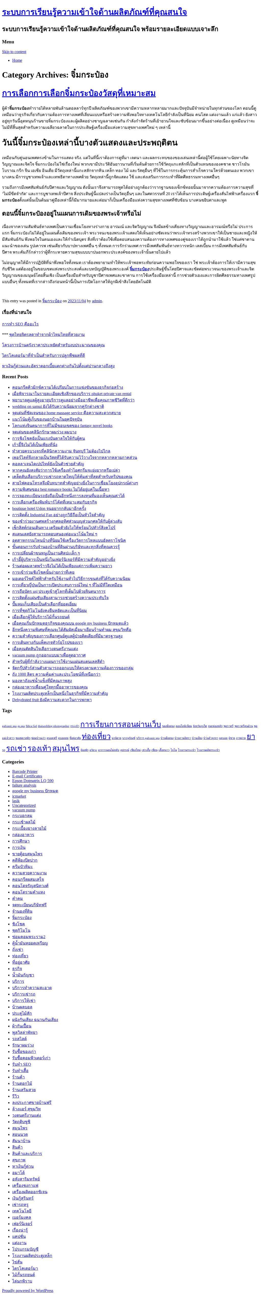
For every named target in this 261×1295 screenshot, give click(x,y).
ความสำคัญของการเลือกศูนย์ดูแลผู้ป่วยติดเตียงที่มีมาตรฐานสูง (67, 636)
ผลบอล (223, 738)
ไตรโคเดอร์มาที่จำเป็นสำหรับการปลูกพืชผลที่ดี (43, 355)
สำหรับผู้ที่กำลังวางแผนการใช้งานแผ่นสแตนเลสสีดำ (58, 661)
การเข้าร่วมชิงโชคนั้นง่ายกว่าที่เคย (43, 572)
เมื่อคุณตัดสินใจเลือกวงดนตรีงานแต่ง (45, 649)
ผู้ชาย (232, 738)
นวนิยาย (116, 738)
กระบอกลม (22, 815)
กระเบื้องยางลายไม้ (29, 828)
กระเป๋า (74, 726)
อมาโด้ (18, 1173)
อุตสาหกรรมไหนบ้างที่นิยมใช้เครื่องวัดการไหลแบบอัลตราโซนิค (69, 540)
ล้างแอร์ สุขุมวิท (26, 1109)
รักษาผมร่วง (23, 1045)
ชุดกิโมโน (21, 930)
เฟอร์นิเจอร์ (22, 1224)
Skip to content (14, 51)
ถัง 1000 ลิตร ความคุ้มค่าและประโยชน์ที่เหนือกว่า (56, 674)
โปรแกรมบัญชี (25, 1249)
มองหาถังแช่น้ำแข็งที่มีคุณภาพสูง (42, 680)
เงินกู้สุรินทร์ (23, 1198)
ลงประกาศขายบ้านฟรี (31, 1102)
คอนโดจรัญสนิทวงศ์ (30, 886)
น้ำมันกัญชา (23, 975)
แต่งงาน (19, 1243)
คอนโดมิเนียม (184, 726)
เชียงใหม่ (135, 750)
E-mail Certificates (27, 776)
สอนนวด (20, 1134)
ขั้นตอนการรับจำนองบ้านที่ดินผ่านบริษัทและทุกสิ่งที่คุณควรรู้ (66, 547)
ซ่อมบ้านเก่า (38, 738)
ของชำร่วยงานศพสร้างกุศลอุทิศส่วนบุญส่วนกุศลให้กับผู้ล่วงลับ (67, 521)
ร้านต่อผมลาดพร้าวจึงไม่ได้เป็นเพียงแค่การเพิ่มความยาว (62, 566)
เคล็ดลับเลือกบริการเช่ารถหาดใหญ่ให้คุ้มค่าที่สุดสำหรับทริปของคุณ (72, 476)
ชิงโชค (18, 924)
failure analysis (24, 785)
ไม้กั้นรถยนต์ (23, 1275)
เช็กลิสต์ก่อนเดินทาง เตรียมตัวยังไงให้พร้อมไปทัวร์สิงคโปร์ (63, 527)
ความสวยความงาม (29, 873)
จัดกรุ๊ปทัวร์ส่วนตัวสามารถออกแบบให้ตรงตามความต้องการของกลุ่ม (73, 668)
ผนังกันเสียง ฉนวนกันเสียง (35, 1019)
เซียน (154, 750)
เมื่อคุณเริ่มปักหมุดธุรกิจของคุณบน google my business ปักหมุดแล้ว (70, 623)
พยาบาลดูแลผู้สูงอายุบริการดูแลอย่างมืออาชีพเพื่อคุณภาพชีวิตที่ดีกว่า (73, 400)
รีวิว (15, 1096)
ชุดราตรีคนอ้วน (243, 726)
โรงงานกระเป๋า (187, 750)
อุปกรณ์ (124, 750)
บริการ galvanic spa (148, 738)
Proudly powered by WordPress (27, 1290)
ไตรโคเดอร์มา (25, 1268)
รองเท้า (39, 748)
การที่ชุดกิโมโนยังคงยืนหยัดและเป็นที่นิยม (49, 610)
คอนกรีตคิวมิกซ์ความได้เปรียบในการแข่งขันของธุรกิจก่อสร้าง (67, 387)
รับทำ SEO (21, 1064)
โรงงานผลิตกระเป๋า (208, 750)
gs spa (21, 726)
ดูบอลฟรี (52, 738)
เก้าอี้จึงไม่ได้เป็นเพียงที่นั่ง (34, 445)
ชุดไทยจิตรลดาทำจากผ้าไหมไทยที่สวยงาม (47, 334)
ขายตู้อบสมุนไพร (27, 854)
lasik (16, 801)
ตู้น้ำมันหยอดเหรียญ (30, 943)
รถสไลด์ (19, 1039)
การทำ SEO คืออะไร (20, 324)
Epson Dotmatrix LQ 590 (33, 780)
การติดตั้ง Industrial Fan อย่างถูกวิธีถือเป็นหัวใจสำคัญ (58, 515)
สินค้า (17, 1147)
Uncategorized (24, 805)
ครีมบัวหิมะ (22, 866)
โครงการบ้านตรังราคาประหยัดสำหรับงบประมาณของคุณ (53, 345)
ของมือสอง (168, 726)
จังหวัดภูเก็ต (200, 726)
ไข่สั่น (17, 1262)
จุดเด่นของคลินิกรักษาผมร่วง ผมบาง (44, 432)
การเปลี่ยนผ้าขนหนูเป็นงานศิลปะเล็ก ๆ (46, 553)
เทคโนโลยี (21, 1211)
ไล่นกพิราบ (22, 1281)
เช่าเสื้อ (146, 750)
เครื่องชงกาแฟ (25, 1185)
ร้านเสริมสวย (24, 1090)
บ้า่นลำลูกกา (210, 738)
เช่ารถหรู (20, 1204)
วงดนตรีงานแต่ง (26, 1115)
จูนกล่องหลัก (215, 726)
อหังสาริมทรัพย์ (26, 1179)
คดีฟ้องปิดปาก (24, 860)
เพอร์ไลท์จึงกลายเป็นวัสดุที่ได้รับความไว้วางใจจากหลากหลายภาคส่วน (74, 457)
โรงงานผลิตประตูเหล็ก (32, 1255)
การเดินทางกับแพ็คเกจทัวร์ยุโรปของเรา (47, 642)
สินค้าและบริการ (27, 1153)
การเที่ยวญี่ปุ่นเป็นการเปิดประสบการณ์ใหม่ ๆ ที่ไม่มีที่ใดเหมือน (67, 585)
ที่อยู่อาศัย (75, 738)
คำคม (17, 898)
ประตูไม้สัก (22, 1013)
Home (17, 60)
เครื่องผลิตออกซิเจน (29, 1192)
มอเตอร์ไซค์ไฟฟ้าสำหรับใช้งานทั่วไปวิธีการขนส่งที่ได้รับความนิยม (71, 578)
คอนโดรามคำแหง (28, 892)
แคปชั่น (19, 1236)
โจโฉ (174, 750)
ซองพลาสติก (23, 738)
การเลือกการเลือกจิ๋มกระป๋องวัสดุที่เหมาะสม (79, 93)
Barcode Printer (24, 771)
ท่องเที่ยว (96, 736)
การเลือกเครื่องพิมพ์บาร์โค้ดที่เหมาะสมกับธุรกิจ (54, 502)
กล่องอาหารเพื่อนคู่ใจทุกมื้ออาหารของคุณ (50, 687)
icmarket (19, 796)
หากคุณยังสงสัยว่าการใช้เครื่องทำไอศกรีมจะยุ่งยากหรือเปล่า (66, 470)
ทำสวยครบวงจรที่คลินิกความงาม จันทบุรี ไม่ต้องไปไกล (61, 451)
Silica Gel (31, 726)
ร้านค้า (18, 1077)
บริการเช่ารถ (23, 994)
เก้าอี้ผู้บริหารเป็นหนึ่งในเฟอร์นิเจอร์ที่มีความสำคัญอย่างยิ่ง (63, 559)
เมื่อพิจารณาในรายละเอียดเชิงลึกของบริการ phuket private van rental (71, 394)
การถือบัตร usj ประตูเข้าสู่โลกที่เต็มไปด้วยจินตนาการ (59, 591)
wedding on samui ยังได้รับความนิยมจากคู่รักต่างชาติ (58, 406)
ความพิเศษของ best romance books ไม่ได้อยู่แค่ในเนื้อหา (60, 489)
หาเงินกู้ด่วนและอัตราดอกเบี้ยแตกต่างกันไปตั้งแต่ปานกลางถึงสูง (58, 366)
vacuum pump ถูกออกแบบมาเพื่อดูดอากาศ (49, 655)
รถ (3, 750)
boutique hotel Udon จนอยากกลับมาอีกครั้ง (49, 508)
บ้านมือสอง (167, 738)
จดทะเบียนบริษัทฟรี (29, 905)
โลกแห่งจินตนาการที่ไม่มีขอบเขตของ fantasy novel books (62, 425)
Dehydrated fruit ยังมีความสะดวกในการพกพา (52, 700)
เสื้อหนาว (164, 750)
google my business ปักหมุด (35, 791)
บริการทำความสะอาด (32, 988)
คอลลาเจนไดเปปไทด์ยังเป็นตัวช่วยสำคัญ (48, 464)
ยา (251, 736)
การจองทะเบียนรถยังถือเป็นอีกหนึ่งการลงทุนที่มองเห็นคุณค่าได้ (68, 496)
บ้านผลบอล (22, 1007)
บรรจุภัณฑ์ (128, 738)
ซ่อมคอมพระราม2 (28, 937)
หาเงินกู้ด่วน (23, 1166)
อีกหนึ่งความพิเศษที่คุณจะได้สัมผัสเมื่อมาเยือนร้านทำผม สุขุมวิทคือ (71, 629)
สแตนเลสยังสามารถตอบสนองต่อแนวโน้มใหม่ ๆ (54, 534)
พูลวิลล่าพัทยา (24, 1032)
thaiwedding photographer (53, 726)
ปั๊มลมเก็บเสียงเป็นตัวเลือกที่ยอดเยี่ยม (44, 604)
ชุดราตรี (228, 726)
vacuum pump (23, 810)
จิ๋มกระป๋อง (139, 269)
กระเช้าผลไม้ (23, 822)
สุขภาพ (18, 1160)
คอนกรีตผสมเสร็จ (28, 879)
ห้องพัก (84, 750)
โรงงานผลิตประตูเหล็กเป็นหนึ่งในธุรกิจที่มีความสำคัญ (60, 693)
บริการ (18, 981)
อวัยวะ (93, 750)
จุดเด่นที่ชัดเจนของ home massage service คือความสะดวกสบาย (66, 413)
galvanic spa (9, 726)
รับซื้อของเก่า (24, 1051)
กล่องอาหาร (23, 835)
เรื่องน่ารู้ (20, 1230)
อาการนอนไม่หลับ (108, 750)
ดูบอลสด (63, 738)
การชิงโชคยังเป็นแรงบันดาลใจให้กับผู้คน (48, 438)
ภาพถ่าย (241, 738)
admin (97, 301)
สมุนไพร (66, 748)
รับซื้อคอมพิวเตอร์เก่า (31, 1058)
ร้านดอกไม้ (22, 1083)
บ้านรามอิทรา (183, 738)
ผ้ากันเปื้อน (21, 1026)
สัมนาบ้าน (21, 1141)
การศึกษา (21, 841)
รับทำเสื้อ (20, 1070)
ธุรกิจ (17, 968)
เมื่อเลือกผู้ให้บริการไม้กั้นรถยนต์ (41, 617)
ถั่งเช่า (17, 949)
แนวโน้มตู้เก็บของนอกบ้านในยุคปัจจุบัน (47, 419)
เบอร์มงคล (21, 1217)
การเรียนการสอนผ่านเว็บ (120, 724)
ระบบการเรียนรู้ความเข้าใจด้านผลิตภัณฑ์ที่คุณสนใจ (94, 12)
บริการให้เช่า (23, 1000)
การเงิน (18, 847)
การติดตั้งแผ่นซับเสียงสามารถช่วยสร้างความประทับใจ (60, 598)
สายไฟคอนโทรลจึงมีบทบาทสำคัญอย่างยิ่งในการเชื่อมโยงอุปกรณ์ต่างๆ (75, 483)
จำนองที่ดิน (22, 911)
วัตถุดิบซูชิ (21, 1122)
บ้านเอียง (197, 738)
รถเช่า (16, 748)
